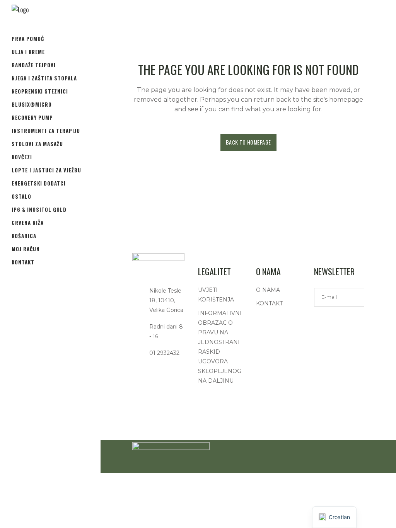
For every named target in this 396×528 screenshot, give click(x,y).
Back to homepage (248, 142)
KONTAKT (269, 303)
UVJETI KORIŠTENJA (216, 294)
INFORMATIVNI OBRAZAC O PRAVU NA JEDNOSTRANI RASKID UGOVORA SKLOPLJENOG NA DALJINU (220, 347)
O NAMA (268, 289)
